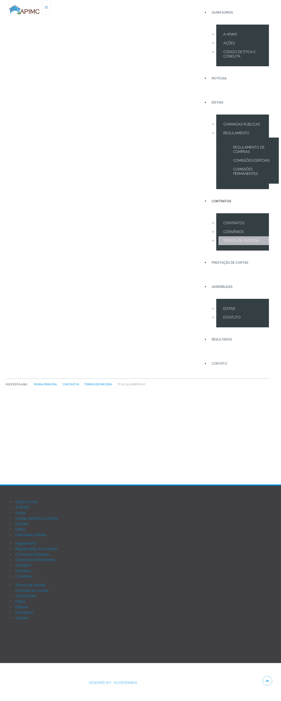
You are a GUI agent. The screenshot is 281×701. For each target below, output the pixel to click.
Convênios (233, 232)
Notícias (219, 78)
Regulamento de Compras (249, 149)
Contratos (221, 201)
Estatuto (232, 317)
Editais (217, 102)
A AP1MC (230, 34)
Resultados (222, 339)
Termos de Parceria (241, 240)
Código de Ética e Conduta (239, 54)
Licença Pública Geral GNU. (115, 648)
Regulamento (236, 133)
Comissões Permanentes (245, 171)
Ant (24, 457)
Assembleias (222, 287)
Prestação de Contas (230, 262)
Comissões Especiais (251, 160)
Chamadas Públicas (241, 124)
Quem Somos (222, 12)
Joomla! (11, 648)
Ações (229, 43)
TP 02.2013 (145, 439)
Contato (219, 363)
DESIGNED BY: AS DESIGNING (111, 683)
